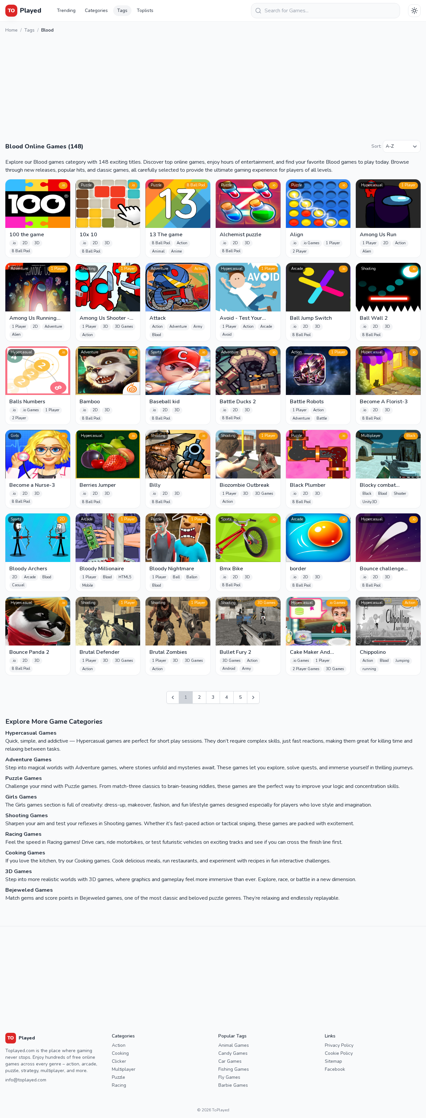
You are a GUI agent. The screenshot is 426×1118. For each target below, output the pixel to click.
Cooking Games (25, 852)
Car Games (230, 1061)
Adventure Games (28, 759)
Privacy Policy (339, 1045)
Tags (122, 10)
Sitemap (333, 1061)
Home (11, 30)
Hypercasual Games (31, 733)
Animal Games (233, 1045)
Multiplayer (123, 1069)
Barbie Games (233, 1085)
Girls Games (21, 797)
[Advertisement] (213, 88)
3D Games (18, 871)
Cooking (120, 1053)
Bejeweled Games (29, 890)
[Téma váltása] (414, 10)
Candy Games (233, 1053)
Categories (96, 10)
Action (118, 1045)
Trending (66, 10)
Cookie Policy (339, 1053)
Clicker (119, 1061)
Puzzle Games (23, 778)
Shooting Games (26, 815)
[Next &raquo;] (253, 697)
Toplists (145, 10)
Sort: (376, 146)
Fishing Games (233, 1069)
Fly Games (229, 1077)
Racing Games (23, 834)
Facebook (335, 1069)
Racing (119, 1085)
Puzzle (118, 1077)
